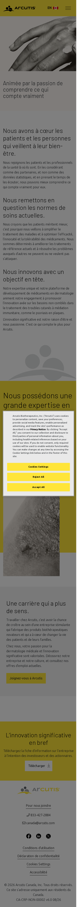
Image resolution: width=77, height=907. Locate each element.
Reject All (38, 477)
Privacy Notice (38, 429)
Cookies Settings (38, 467)
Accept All (38, 487)
